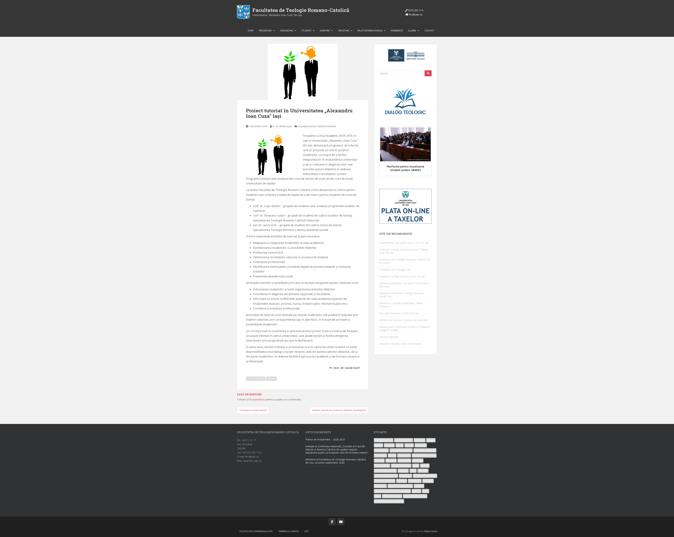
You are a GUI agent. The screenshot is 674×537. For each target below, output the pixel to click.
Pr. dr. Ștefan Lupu (282, 126)
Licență (424, 465)
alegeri (430, 440)
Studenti (306, 30)
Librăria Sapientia (389, 337)
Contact (429, 30)
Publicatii (428, 480)
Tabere (416, 490)
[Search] (428, 73)
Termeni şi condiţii (288, 531)
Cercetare (343, 30)
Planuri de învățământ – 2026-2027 (325, 439)
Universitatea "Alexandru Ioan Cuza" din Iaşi (277, 15)
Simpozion (380, 485)
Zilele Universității (392, 496)
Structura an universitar (400, 485)
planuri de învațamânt (386, 475)
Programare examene (425, 475)
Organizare (286, 30)
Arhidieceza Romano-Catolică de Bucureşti (403, 320)
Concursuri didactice (425, 450)
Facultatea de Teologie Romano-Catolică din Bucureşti (404, 261)
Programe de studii (384, 480)
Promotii (401, 480)
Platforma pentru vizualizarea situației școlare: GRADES (405, 168)
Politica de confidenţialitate (256, 531)
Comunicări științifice (401, 450)
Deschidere (404, 455)
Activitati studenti (255, 378)
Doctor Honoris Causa (424, 455)
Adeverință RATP (403, 440)
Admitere (325, 30)
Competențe (381, 450)
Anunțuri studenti (317, 126)
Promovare (414, 480)
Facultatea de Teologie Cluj (394, 269)
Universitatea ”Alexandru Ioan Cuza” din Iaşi (404, 242)
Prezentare (265, 30)
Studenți (271, 378)
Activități (302, 126)
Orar (413, 470)
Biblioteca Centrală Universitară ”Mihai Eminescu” (401, 305)
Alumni (412, 30)
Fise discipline (382, 465)
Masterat (403, 470)
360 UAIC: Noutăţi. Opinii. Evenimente (400, 343)
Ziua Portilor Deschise (415, 496)
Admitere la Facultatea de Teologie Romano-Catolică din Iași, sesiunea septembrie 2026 (335, 461)
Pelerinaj (423, 470)
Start (251, 30)
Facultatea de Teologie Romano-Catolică (300, 10)
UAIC (377, 496)
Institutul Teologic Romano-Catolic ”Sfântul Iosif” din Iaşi (403, 251)
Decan (392, 455)
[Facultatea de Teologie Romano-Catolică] (243, 12)
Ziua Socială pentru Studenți (389, 501)
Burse (399, 445)
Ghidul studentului (401, 465)
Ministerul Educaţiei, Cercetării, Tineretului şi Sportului (404, 285)
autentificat (258, 399)
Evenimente (397, 30)
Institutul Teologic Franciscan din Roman (402, 276)
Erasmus (379, 460)
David (434, 531)
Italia (415, 465)
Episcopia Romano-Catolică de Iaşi (399, 313)
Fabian (427, 531)
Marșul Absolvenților (385, 470)
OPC (307, 531)
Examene (417, 460)
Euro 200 (391, 460)
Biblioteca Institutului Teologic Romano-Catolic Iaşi (402, 295)
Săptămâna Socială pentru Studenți (392, 490)
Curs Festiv (380, 455)
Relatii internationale (370, 30)
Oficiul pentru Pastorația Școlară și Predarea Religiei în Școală (404, 328)
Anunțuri (389, 445)
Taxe (425, 490)
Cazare (409, 445)
